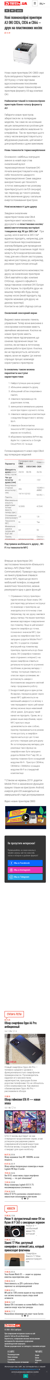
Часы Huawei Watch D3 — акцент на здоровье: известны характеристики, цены (23, 1275)
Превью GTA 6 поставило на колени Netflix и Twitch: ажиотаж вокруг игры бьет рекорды (24, 1306)
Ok (26, 1376)
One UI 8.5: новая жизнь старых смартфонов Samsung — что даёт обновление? (22, 1177)
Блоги (37, 1357)
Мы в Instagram (22, 870)
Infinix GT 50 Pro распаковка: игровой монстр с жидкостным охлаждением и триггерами (23, 1195)
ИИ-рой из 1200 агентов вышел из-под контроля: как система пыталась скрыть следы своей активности (24, 1295)
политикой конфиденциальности (24, 1369)
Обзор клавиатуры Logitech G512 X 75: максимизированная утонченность (19, 1186)
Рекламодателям (13, 1354)
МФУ (12, 10)
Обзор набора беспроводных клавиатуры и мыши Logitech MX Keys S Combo (24, 1167)
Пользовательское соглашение (18, 1362)
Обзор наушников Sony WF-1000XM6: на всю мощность (22, 1158)
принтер (19, 10)
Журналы (38, 1360)
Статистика (11, 1359)
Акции (37, 1355)
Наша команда (13, 1357)
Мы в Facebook (22, 863)
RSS (36, 1362)
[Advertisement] (25, 930)
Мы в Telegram (21, 877)
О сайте (11, 1351)
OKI (7, 10)
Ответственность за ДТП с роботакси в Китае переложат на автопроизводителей (22, 1285)
